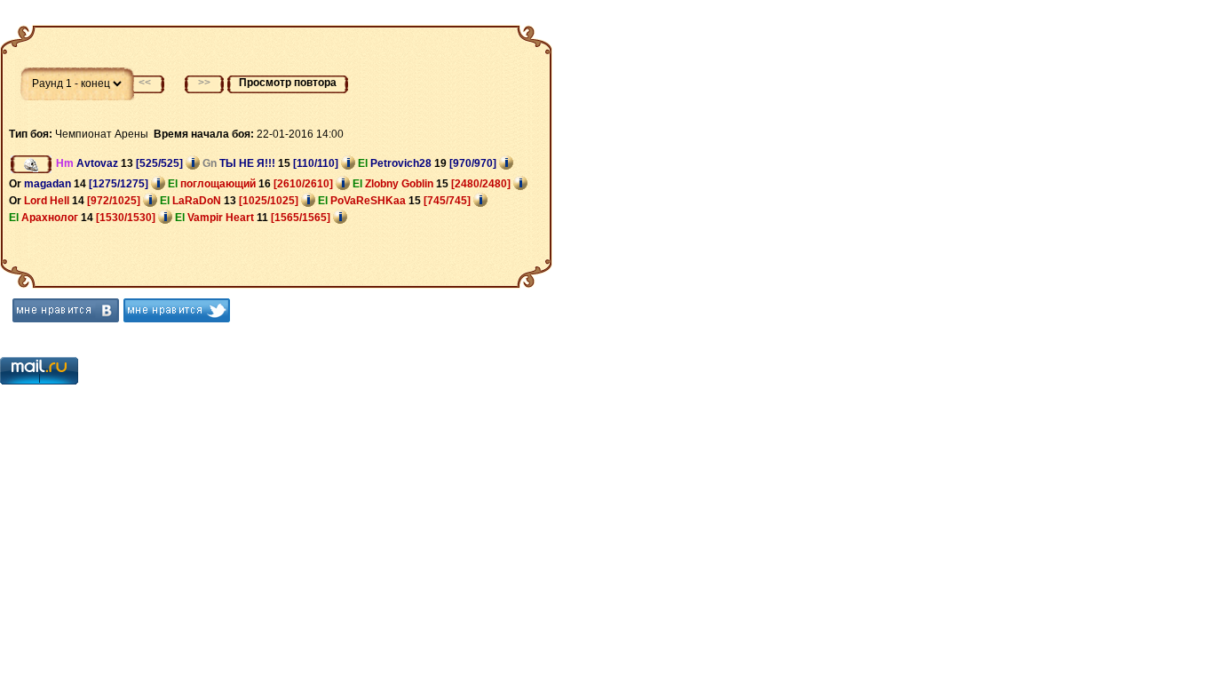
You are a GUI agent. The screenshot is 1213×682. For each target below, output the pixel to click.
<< (145, 82)
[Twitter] (176, 310)
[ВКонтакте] (65, 310)
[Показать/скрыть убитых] (31, 164)
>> (204, 82)
